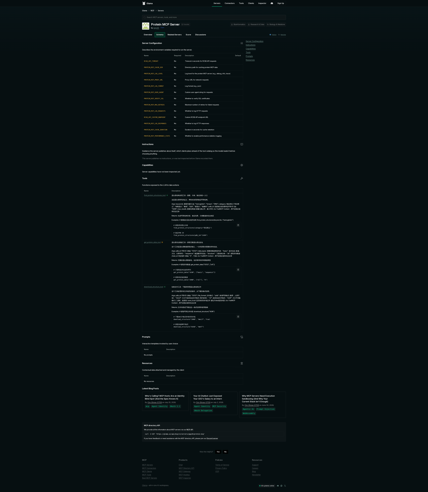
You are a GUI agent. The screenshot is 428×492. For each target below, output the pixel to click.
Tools (241, 3)
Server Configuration (254, 41)
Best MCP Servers (149, 478)
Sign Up (281, 3)
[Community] (272, 3)
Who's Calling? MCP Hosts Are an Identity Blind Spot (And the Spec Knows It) (164, 397)
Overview (148, 35)
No (225, 452)
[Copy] (238, 225)
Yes (218, 452)
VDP (217, 471)
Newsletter (256, 475)
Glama (144, 10)
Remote (283, 35)
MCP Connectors (149, 468)
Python (274, 35)
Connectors (230, 3)
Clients (251, 3)
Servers (217, 3)
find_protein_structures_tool (155, 195)
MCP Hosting (184, 475)
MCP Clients (147, 471)
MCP (152, 10)
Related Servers (175, 35)
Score (188, 35)
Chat (181, 465)
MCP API (190, 430)
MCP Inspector (185, 478)
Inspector (262, 3)
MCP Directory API (186, 468)
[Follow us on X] (285, 486)
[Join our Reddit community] (281, 486)
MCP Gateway (185, 471)
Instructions (250, 45)
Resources (250, 60)
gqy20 (156, 28)
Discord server (212, 438)
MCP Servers (147, 465)
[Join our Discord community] (278, 486)
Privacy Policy (221, 468)
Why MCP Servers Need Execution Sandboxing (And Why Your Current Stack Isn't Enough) (258, 399)
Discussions (200, 35)
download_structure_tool (153, 287)
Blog (254, 471)
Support (255, 465)
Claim (162, 27)
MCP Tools (146, 475)
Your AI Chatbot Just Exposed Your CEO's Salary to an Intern (207, 397)
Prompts (249, 56)
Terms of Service (222, 465)
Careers (255, 468)
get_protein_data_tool (152, 242)
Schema (159, 35)
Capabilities (251, 49)
